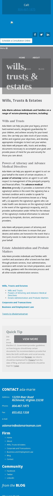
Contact (10, 459)
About (36, 57)
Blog (9, 455)
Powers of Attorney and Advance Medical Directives (27, 294)
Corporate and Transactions (16, 302)
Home (22, 57)
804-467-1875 (26, 9)
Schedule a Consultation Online (16, 40)
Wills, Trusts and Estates (15, 285)
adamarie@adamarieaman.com (21, 425)
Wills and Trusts (15, 290)
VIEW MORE (30, 339)
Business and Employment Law (18, 307)
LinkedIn (10, 478)
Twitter (10, 474)
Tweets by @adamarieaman (15, 313)
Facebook (11, 471)
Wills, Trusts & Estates (16, 444)
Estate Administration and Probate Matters (28, 298)
